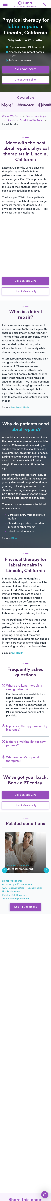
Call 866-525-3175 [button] (25, 69)
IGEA (14, 538)
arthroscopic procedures (16, 884)
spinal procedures (12, 881)
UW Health (17, 653)
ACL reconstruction (13, 888)
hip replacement (12, 891)
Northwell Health (20, 407)
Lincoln (11, 120)
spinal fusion (35, 888)
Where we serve (11, 116)
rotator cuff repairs (13, 895)
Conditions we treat (31, 120)
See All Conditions (25, 907)
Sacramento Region (36, 116)
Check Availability (25, 79)
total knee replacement (15, 898)
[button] (5, 4)
